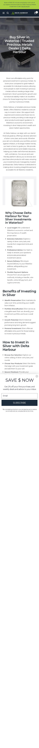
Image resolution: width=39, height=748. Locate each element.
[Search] (8, 13)
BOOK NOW (25, 6)
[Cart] (35, 13)
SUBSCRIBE (19, 403)
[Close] (37, 376)
